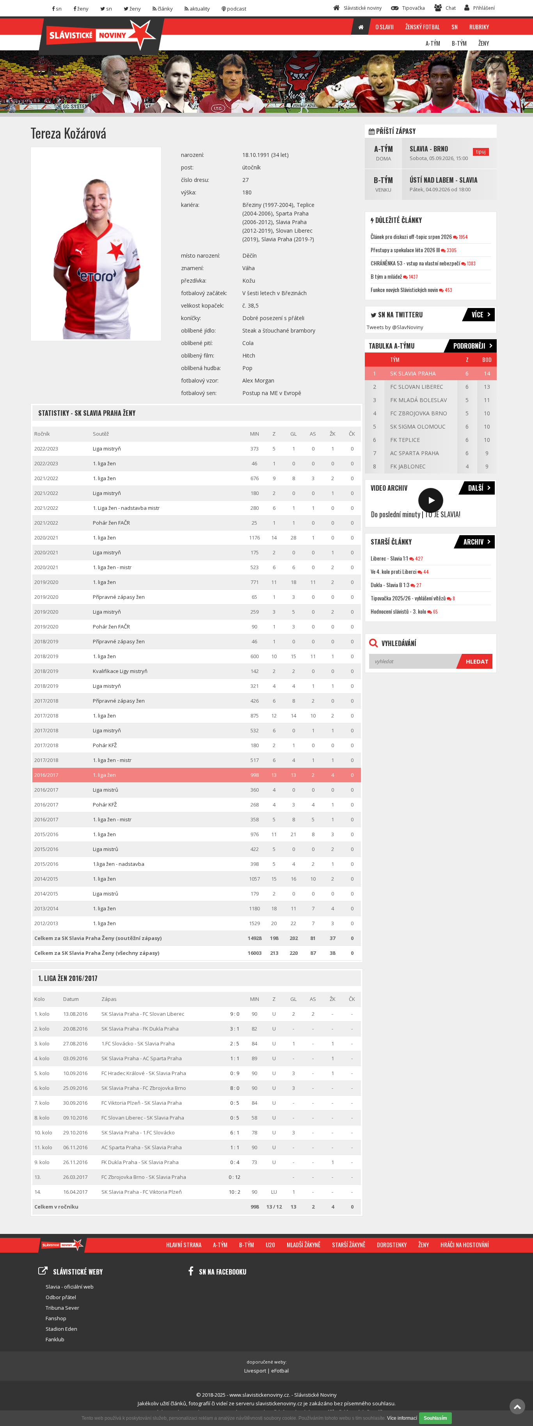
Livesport (255, 1370)
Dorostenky (392, 1244)
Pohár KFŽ (105, 745)
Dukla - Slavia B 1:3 (390, 584)
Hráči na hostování (465, 1244)
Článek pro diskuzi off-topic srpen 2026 (411, 236)
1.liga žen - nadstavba (118, 863)
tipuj (481, 151)
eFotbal (280, 1370)
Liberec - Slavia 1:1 (389, 558)
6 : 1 (234, 1132)
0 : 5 (234, 1102)
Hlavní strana (183, 1244)
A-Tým (383, 149)
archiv (473, 542)
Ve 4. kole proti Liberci (393, 571)
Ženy (423, 1244)
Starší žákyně (348, 1244)
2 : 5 (234, 1043)
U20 (270, 1244)
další (475, 488)
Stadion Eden (61, 1328)
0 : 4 (234, 1162)
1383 (471, 263)
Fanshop (56, 1318)
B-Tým (383, 180)
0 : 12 (234, 1176)
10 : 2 (234, 1191)
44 (425, 571)
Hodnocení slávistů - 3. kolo (398, 611)
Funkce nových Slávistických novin (404, 289)
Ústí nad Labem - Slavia (444, 180)
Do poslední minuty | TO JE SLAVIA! (415, 514)
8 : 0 (234, 1087)
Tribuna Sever (62, 1307)
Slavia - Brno (429, 148)
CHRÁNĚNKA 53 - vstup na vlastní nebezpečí (415, 263)
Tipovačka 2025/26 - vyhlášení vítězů (408, 598)
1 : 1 (234, 1058)
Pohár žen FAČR (111, 522)
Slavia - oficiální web (70, 1286)
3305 (451, 250)
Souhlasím (435, 1418)
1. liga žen (104, 463)
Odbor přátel (61, 1297)
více (477, 314)
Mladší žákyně (303, 1244)
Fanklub (55, 1339)
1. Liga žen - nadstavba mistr (126, 507)
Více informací (402, 1418)
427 (418, 558)
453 (448, 290)
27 (418, 585)
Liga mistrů (105, 789)
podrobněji (469, 346)
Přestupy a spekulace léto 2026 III (405, 250)
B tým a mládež (386, 276)
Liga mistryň (107, 448)
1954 (463, 236)
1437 (413, 276)
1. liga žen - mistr (112, 567)
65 (435, 611)
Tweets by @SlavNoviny (395, 327)
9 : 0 (234, 1013)
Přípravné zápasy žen (119, 596)
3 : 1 (234, 1028)
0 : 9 (234, 1073)
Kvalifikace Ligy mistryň (120, 671)
